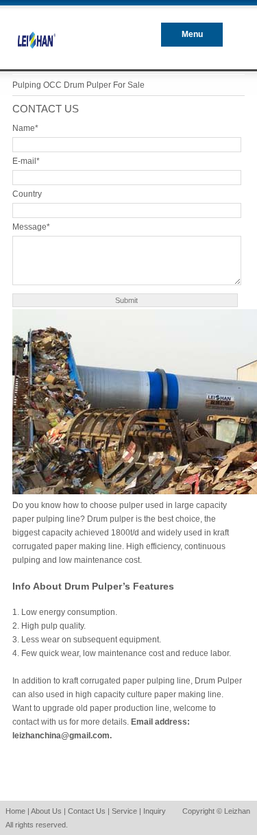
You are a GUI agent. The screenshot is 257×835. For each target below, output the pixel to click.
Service (124, 811)
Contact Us (87, 811)
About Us (46, 811)
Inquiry (154, 811)
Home (15, 811)
